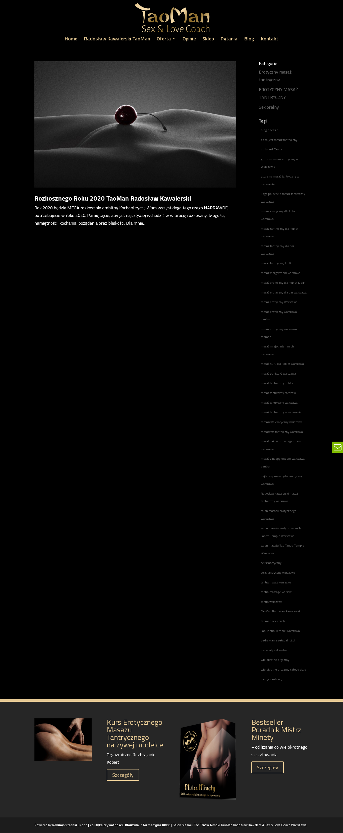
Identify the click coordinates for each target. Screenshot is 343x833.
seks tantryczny (271, 562)
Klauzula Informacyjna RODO (147, 824)
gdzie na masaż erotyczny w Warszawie (279, 163)
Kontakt (269, 39)
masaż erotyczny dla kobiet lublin (283, 282)
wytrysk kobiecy (271, 679)
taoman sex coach (273, 621)
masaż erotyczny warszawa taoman (279, 333)
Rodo (83, 824)
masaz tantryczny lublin (277, 263)
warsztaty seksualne (274, 650)
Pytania (229, 39)
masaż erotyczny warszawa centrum (279, 315)
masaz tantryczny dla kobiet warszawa (279, 232)
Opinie (189, 39)
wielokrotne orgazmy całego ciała (283, 669)
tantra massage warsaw (276, 591)
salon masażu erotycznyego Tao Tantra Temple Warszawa (282, 532)
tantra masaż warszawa (276, 582)
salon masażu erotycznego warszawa (278, 514)
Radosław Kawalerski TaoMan (117, 39)
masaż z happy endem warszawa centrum (283, 462)
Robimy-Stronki (64, 824)
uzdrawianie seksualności (278, 640)
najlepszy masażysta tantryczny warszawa (282, 480)
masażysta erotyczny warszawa (281, 422)
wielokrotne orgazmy (275, 659)
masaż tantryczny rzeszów (278, 392)
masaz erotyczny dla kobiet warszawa (279, 215)
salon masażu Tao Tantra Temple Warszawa (282, 549)
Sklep (208, 39)
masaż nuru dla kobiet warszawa (282, 363)
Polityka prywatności (107, 824)
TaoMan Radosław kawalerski (280, 611)
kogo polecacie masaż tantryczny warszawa (283, 197)
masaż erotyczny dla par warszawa (284, 292)
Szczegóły (123, 775)
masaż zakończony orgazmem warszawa (281, 445)
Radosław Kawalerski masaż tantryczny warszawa (279, 497)
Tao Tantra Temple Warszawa (280, 630)
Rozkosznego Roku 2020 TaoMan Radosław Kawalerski (112, 198)
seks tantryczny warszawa (278, 572)
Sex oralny (269, 107)
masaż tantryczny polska (277, 383)
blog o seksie (269, 130)
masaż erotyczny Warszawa (279, 302)
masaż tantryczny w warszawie (281, 412)
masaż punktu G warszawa (278, 373)
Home (71, 39)
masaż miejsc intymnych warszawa (277, 350)
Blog (249, 39)
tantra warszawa (271, 601)
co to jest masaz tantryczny (279, 139)
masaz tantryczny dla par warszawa (277, 250)
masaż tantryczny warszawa (279, 402)
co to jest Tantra (271, 149)
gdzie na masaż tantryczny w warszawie (280, 180)
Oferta (164, 39)
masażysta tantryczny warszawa (282, 431)
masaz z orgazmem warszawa (281, 272)
